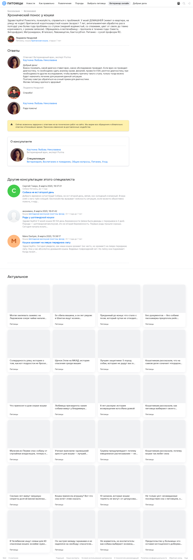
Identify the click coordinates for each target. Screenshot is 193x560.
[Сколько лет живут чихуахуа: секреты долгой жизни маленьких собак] (28, 486)
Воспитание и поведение (57, 161)
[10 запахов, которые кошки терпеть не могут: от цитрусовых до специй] (119, 486)
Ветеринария (30, 11)
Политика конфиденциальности (154, 558)
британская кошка (39, 40)
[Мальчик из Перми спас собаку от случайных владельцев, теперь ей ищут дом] (28, 441)
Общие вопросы (81, 161)
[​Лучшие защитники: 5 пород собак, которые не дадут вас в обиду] (119, 351)
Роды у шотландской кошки (38, 217)
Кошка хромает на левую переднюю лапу (46, 242)
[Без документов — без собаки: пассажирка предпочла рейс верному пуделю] (164, 306)
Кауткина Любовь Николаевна (40, 60)
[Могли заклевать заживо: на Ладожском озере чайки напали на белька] (28, 306)
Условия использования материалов (97, 558)
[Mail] (4, 3)
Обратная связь (175, 558)
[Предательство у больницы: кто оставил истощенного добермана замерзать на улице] (164, 531)
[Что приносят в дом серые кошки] (28, 396)
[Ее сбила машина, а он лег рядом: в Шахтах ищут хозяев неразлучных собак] (74, 306)
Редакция (60, 558)
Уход (105, 161)
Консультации (13, 11)
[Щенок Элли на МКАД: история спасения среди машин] (74, 351)
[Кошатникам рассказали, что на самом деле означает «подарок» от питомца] (164, 351)
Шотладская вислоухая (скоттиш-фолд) (46, 214)
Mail (4, 558)
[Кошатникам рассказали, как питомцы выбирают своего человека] (164, 396)
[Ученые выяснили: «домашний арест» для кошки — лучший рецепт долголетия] (74, 441)
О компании (13, 558)
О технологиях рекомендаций (126, 558)
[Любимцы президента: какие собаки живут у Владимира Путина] (74, 396)
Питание (96, 161)
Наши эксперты (72, 558)
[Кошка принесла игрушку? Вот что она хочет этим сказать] (74, 486)
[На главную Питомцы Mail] (14, 3)
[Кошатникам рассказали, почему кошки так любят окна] (164, 441)
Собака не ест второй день (38, 192)
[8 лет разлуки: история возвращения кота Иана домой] (119, 396)
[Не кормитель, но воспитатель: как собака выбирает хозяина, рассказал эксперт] (119, 531)
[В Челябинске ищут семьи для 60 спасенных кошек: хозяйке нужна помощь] (28, 531)
